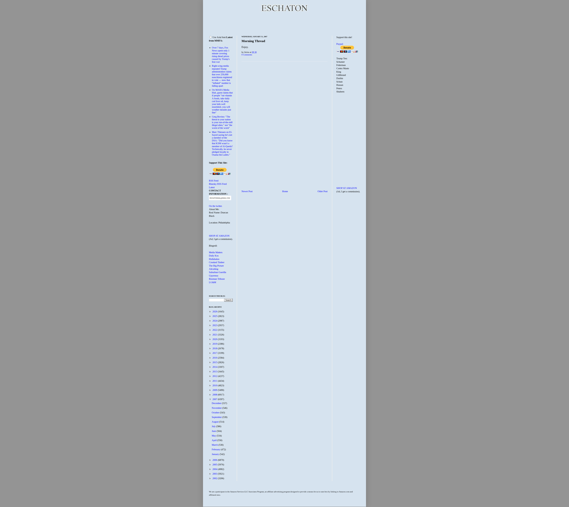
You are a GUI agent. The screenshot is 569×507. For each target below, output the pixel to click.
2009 (215, 390)
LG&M (212, 282)
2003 (215, 473)
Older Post (322, 191)
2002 (215, 478)
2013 (215, 371)
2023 (215, 325)
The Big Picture (216, 265)
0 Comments (247, 54)
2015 (215, 362)
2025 (215, 316)
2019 (215, 344)
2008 (215, 394)
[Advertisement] (284, 23)
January (216, 454)
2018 (215, 348)
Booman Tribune (217, 279)
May (214, 435)
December (217, 403)
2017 (215, 353)
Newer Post (247, 191)
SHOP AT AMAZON (219, 236)
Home (285, 191)
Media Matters (215, 252)
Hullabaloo (214, 259)
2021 (215, 334)
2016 (215, 357)
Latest (212, 187)
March (215, 445)
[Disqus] (284, 101)
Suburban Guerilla (217, 272)
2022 (215, 330)
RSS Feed (213, 180)
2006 (215, 460)
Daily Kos (214, 255)
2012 (215, 376)
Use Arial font (219, 37)
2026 (215, 311)
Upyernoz (213, 275)
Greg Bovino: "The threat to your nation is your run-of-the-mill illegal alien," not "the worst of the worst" (222, 122)
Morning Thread (253, 41)
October (216, 412)
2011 (215, 381)
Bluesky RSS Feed (218, 184)
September (217, 417)
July (214, 426)
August (215, 421)
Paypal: (339, 44)
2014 (215, 367)
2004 (215, 469)
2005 (215, 464)
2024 (215, 320)
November (217, 408)
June (214, 431)
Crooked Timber (216, 262)
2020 (215, 339)
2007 (215, 399)
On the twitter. (215, 206)
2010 (215, 385)
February (216, 449)
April (214, 440)
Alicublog (213, 269)
